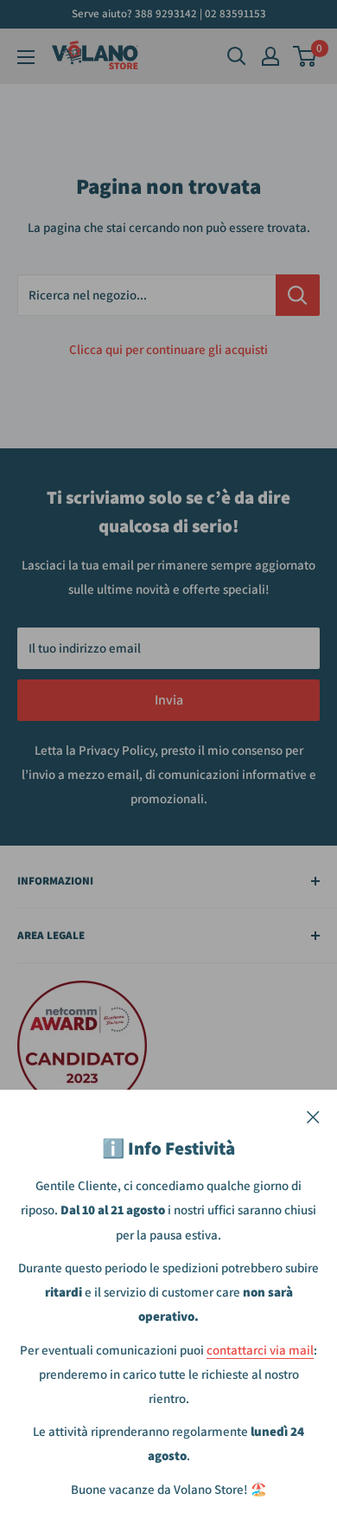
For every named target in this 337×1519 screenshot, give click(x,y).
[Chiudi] (313, 1116)
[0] (305, 56)
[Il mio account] (270, 56)
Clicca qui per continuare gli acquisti (168, 349)
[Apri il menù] (26, 57)
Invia (169, 700)
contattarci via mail (260, 1350)
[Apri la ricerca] (236, 56)
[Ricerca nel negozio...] (298, 295)
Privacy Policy (117, 750)
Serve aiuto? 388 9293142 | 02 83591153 (169, 13)
